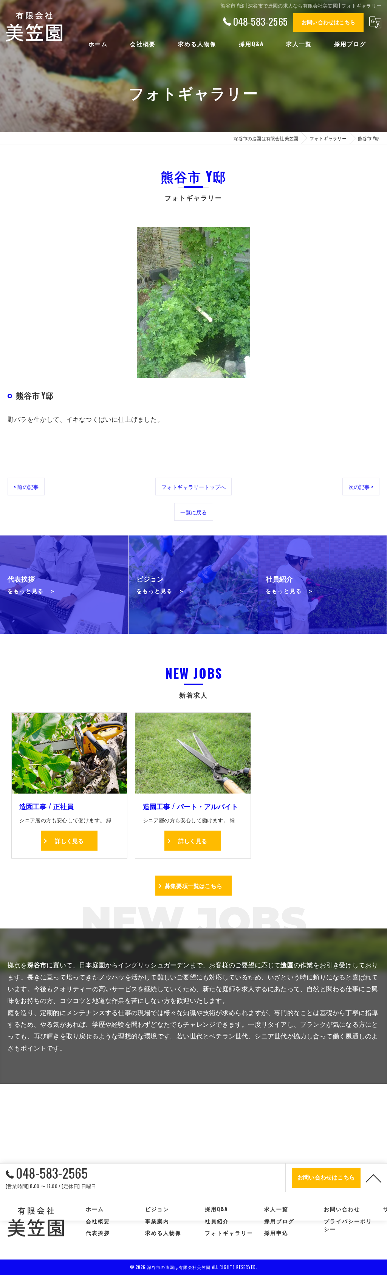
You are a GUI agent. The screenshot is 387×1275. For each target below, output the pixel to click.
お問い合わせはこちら (328, 22)
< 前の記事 (26, 487)
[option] (193, 302)
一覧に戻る (193, 512)
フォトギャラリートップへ (193, 487)
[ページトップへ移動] (373, 1177)
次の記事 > (360, 487)
